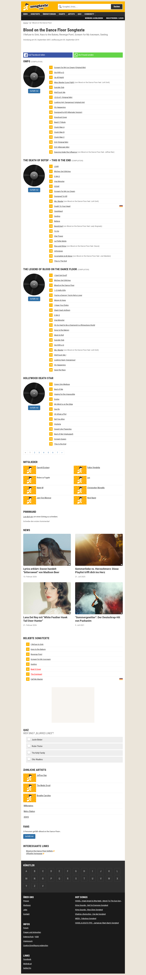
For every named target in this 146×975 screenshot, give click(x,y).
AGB (37, 937)
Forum (25, 928)
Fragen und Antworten (32, 932)
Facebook (27, 959)
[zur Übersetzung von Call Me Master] (121, 679)
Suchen (117, 6)
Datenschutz (28, 937)
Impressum (28, 941)
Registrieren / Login (114, 18)
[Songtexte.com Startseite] (36, 7)
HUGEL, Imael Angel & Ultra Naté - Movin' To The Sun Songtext (100, 901)
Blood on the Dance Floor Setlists (39, 851)
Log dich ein (28, 517)
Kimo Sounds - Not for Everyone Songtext (91, 905)
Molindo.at (27, 964)
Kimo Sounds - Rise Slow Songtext (89, 910)
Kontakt (26, 914)
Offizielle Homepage (34, 853)
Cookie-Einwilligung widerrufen (35, 945)
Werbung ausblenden (94, 18)
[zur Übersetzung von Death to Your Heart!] (121, 206)
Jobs (25, 910)
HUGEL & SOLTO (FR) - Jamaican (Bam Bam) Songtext (97, 923)
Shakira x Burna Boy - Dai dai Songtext (90, 914)
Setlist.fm (27, 968)
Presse (26, 901)
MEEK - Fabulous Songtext (85, 918)
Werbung (27, 905)
